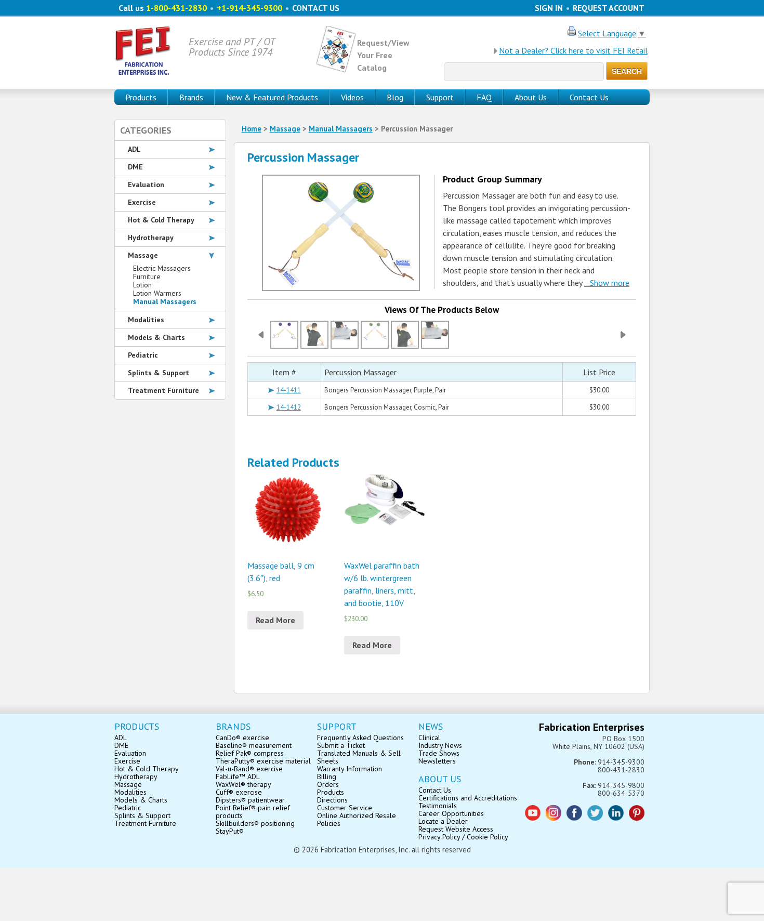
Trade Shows (438, 753)
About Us (531, 97)
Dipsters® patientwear (250, 800)
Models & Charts (156, 337)
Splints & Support (158, 372)
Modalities (146, 319)
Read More (275, 620)
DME (135, 167)
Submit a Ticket (341, 745)
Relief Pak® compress (250, 753)
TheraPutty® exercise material (263, 761)
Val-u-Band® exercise (249, 768)
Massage (285, 129)
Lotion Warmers (157, 293)
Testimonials (437, 805)
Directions (332, 800)
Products (330, 792)
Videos (352, 97)
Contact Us (589, 97)
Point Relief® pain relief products (253, 811)
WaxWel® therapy (243, 784)
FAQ (484, 97)
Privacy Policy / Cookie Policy (463, 836)
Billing (326, 776)
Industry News (440, 745)
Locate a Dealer (443, 821)
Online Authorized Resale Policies (356, 819)
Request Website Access (455, 829)
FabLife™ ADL (238, 776)
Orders (328, 784)
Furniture (147, 276)
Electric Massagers (162, 268)
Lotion (142, 285)
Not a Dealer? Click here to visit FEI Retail (573, 50)
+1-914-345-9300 (249, 8)
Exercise (142, 202)
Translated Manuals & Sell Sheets (359, 757)
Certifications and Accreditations (467, 797)
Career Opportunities (451, 813)
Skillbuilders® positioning (255, 823)
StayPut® (230, 831)
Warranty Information (349, 768)
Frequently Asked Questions (360, 737)
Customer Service (344, 807)
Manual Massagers (341, 129)
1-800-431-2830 (176, 8)
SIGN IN (549, 8)
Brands (191, 97)
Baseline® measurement (254, 745)
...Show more (606, 283)
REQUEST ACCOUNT (608, 8)
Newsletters (437, 761)
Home (251, 129)
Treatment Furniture (163, 390)
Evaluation (146, 184)
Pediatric (143, 355)
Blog (395, 97)
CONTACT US (315, 8)
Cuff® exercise (239, 792)
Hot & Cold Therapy (161, 220)
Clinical (429, 737)
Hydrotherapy (151, 237)
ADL (134, 149)
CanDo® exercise (242, 737)
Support (440, 97)
